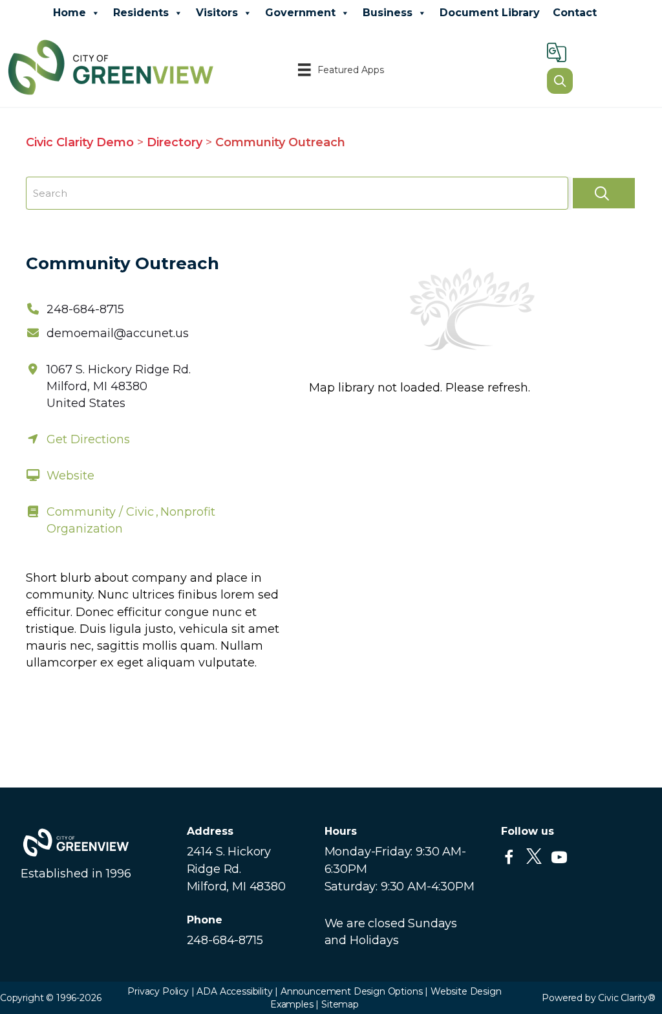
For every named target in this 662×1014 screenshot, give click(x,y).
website (70, 475)
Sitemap (340, 1004)
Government (300, 12)
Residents (141, 12)
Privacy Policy (158, 991)
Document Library (490, 12)
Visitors (217, 12)
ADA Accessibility (234, 991)
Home (69, 12)
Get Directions (88, 439)
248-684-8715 (85, 309)
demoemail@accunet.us (118, 333)
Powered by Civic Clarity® (599, 998)
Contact (575, 12)
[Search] (603, 193)
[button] (509, 857)
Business (387, 12)
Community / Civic (100, 512)
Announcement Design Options (350, 991)
